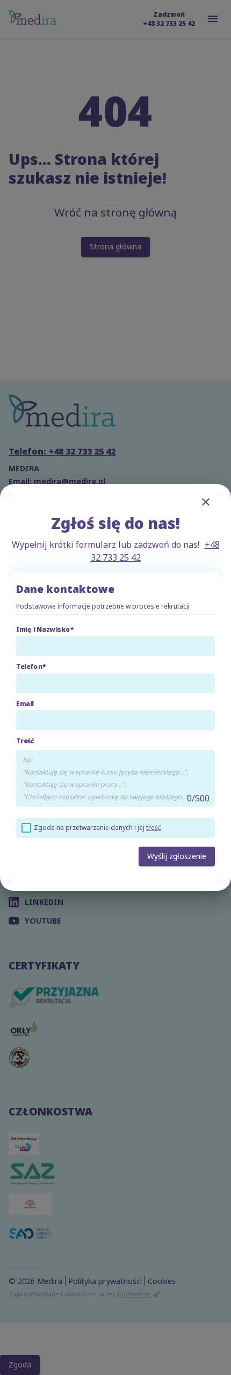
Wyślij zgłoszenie (176, 856)
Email (25, 703)
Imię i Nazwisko (43, 629)
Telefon (29, 666)
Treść (25, 740)
